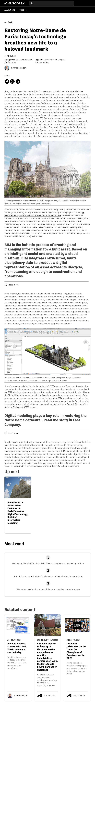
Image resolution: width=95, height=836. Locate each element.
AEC (17, 60)
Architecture (26, 60)
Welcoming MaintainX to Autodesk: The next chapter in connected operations (48, 563)
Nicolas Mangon (18, 68)
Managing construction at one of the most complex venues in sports (48, 589)
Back (10, 23)
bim (42, 60)
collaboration (51, 60)
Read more (13, 285)
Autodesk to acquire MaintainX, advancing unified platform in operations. (48, 576)
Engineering (10, 62)
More (21, 9)
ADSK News (9, 10)
